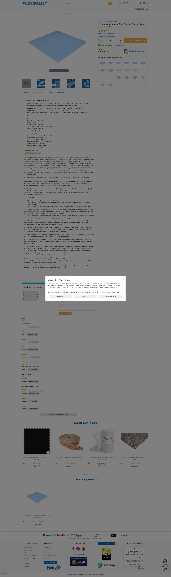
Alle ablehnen (85, 296)
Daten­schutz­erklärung (96, 287)
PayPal (94, 292)
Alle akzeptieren (60, 296)
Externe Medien (83, 292)
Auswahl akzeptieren (110, 296)
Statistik (63, 292)
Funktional (103, 292)
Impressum (113, 287)
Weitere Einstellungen (113, 292)
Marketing (72, 292)
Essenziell (54, 292)
